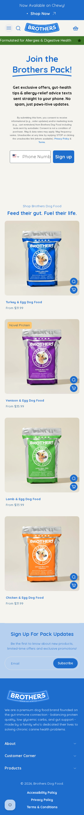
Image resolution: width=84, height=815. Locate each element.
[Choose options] (73, 290)
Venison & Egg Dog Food (25, 400)
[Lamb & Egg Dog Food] (42, 455)
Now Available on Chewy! (42, 5)
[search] (18, 28)
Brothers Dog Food (48, 783)
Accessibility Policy (42, 792)
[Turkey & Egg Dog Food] (42, 258)
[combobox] (15, 157)
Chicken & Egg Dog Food (25, 597)
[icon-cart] (74, 28)
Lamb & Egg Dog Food (23, 499)
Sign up (63, 157)
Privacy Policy (61, 138)
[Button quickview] (73, 281)
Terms (41, 142)
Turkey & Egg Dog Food (24, 302)
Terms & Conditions (42, 807)
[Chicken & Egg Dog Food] (42, 553)
